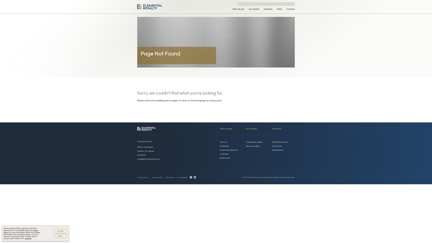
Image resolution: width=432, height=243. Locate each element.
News (279, 9)
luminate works (289, 177)
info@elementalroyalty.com (148, 159)
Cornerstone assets (254, 142)
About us (223, 142)
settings (28, 238)
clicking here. (215, 100)
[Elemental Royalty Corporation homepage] (149, 6)
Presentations (278, 150)
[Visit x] (191, 177)
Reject (60, 236)
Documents (277, 146)
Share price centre (280, 142)
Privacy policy (142, 177)
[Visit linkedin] (195, 177)
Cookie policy (157, 177)
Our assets (254, 9)
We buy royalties (253, 146)
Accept (60, 231)
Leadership (224, 146)
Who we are (238, 9)
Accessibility (183, 177)
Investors (268, 9)
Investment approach (229, 150)
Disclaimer (170, 177)
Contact (291, 9)
